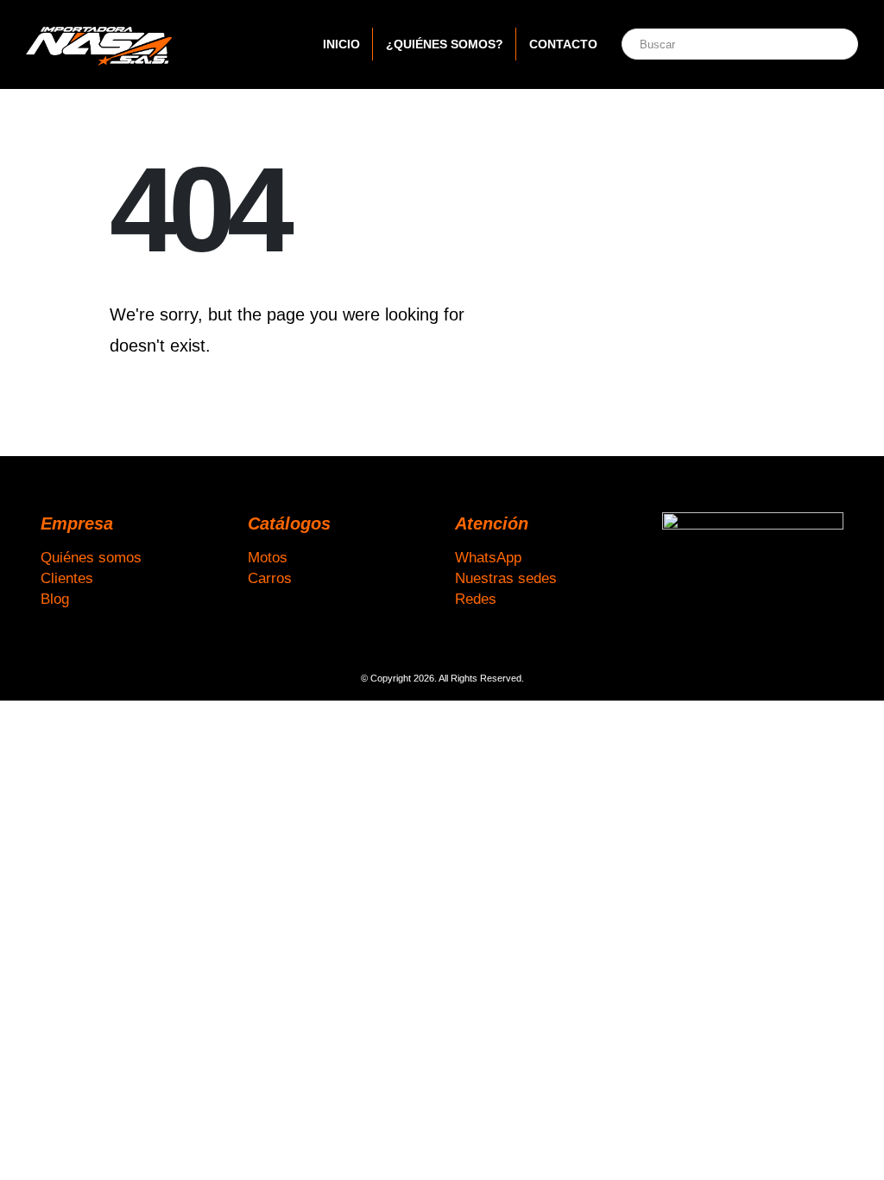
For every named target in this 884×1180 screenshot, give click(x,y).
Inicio (341, 44)
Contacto (563, 44)
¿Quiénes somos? (444, 44)
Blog (55, 598)
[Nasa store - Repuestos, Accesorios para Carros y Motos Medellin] (99, 44)
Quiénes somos (91, 557)
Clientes (67, 578)
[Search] (826, 44)
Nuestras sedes (506, 578)
